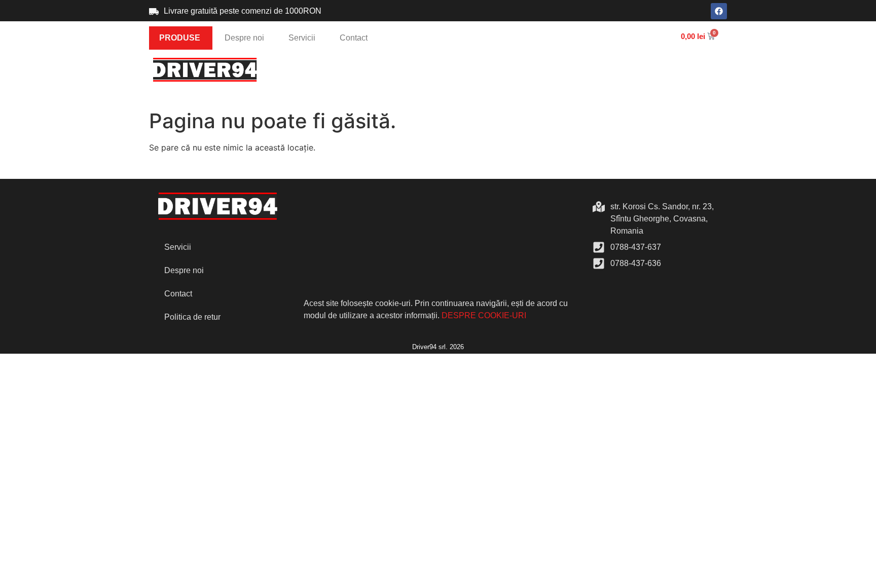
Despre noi (244, 37)
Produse (179, 37)
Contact (354, 37)
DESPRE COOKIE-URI (484, 315)
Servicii (301, 37)
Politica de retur (192, 317)
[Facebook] (719, 11)
